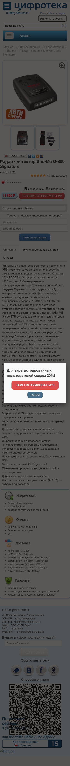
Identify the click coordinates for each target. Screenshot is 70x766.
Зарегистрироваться (35, 385)
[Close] (66, 363)
